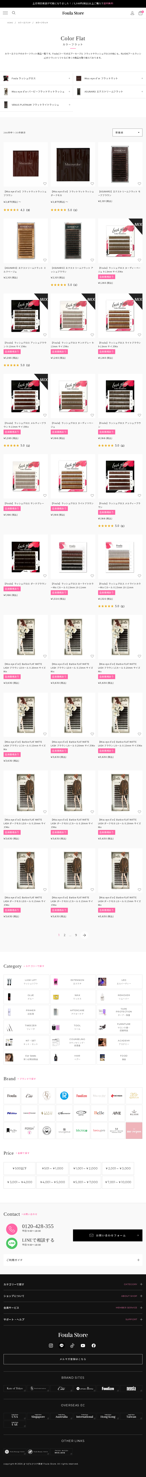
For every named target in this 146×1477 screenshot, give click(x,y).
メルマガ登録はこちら (73, 1359)
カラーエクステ (24, 23)
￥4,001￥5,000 (52, 1182)
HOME (10, 23)
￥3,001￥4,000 (19, 1182)
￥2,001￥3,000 (118, 1168)
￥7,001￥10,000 (118, 1182)
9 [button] (76, 935)
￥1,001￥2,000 (85, 1168)
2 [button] (65, 935)
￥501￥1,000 (52, 1168)
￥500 (19, 1168)
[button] (84, 935)
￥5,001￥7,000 (85, 1182)
